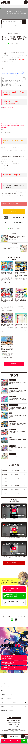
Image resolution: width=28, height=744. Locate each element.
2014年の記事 (7, 493)
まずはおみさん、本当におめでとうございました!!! (12, 85)
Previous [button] (5, 736)
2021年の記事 (20, 478)
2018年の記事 (7, 485)
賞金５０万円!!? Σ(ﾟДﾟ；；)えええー (10, 83)
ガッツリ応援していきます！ (8, 84)
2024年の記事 (7, 474)
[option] (14, 736)
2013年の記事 (20, 493)
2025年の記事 (20, 470)
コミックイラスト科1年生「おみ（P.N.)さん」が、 (12, 80)
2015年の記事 (20, 489)
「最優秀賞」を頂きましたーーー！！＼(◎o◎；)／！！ (13, 81)
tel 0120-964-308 (14, 724)
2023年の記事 (20, 474)
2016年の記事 (7, 489)
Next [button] (23, 736)
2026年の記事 (7, 470)
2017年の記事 (20, 485)
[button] (23, 78)
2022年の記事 (7, 478)
